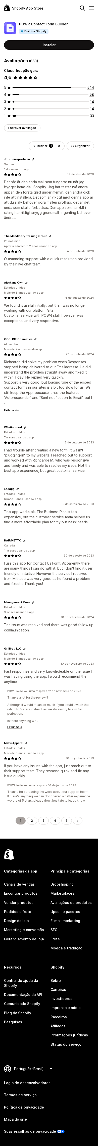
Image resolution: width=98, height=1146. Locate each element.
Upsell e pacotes (65, 911)
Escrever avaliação (22, 128)
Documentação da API (23, 994)
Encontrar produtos (20, 893)
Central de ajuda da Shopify (21, 983)
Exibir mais (11, 410)
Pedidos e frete (17, 911)
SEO (54, 930)
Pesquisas (13, 1022)
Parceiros (59, 1017)
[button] (59, 146)
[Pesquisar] (82, 8)
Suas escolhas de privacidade (30, 1131)
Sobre (56, 980)
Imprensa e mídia (65, 1007)
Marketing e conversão (24, 930)
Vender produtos (18, 902)
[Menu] (91, 8)
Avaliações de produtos (71, 902)
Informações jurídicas (69, 1035)
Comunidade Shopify (22, 1003)
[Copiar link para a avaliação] (33, 159)
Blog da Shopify (17, 1013)
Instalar (49, 45)
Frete (55, 939)
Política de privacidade (24, 1107)
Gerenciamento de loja (24, 939)
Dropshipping (62, 884)
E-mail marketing (65, 921)
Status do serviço (66, 1044)
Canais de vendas (19, 884)
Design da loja (16, 921)
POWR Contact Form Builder (43, 24)
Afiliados (58, 1026)
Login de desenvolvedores (27, 1083)
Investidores (61, 998)
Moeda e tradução (66, 948)
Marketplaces (62, 893)
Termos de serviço (20, 1095)
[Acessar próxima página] (77, 820)
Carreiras (58, 989)
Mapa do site (15, 1119)
